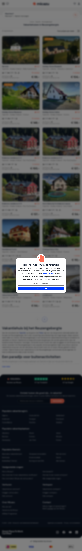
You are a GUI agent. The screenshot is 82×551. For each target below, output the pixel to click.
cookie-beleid (48, 273)
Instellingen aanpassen (41, 283)
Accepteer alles (41, 288)
